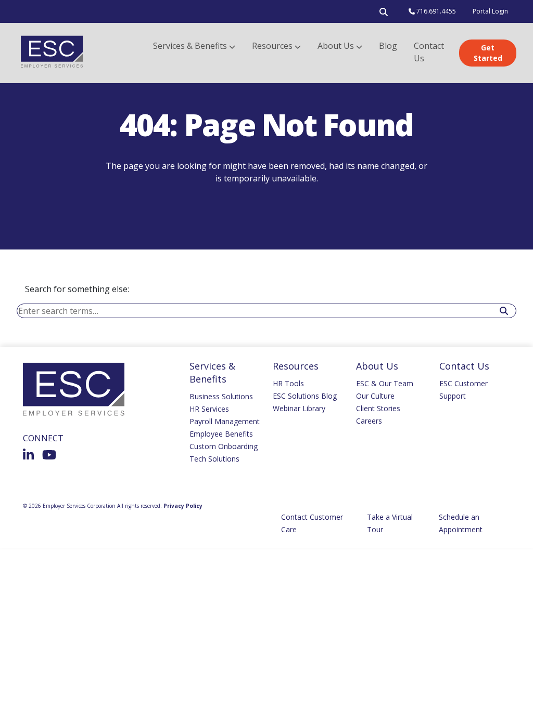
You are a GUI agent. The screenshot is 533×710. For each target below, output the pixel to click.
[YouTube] (49, 455)
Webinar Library (299, 408)
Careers (369, 421)
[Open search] (383, 14)
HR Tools (288, 383)
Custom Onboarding (223, 446)
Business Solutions (221, 396)
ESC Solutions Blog (305, 396)
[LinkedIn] (28, 455)
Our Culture (375, 396)
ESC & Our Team (384, 383)
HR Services (209, 409)
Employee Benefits (221, 434)
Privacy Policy (182, 505)
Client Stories (378, 408)
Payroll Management (224, 421)
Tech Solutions (214, 459)
